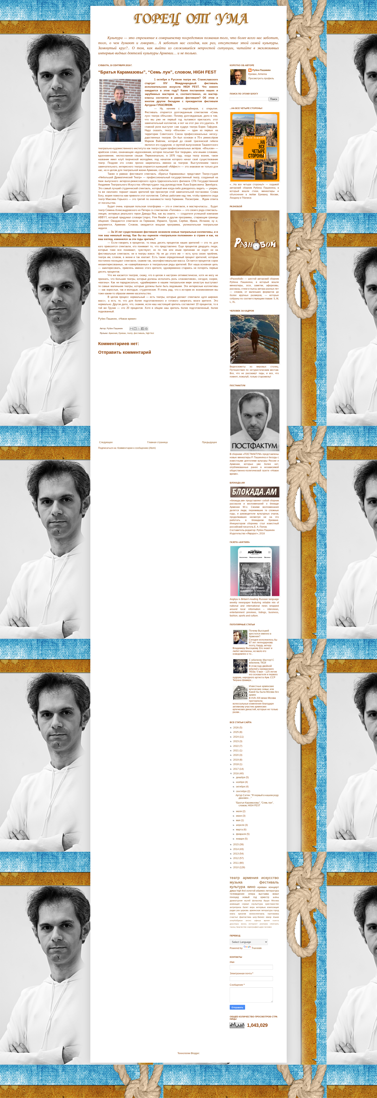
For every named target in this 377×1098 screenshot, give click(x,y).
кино (251, 887)
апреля (240, 825)
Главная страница (157, 442)
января (240, 838)
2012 (236, 858)
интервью (261, 907)
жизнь (244, 924)
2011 (236, 863)
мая (238, 820)
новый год (249, 897)
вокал (276, 894)
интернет (253, 924)
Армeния (113, 333)
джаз (233, 890)
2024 (236, 736)
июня (239, 815)
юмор (268, 917)
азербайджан (236, 920)
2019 (236, 759)
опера (251, 894)
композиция (273, 907)
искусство (270, 878)
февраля (241, 834)
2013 (236, 853)
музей (247, 900)
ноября (240, 782)
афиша (257, 920)
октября (241, 786)
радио (233, 910)
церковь (245, 910)
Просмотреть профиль (261, 78)
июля (239, 811)
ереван (262, 887)
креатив (242, 914)
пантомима (273, 914)
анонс (248, 920)
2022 (236, 746)
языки (276, 917)
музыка (236, 882)
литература (272, 890)
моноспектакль (256, 914)
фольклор (257, 900)
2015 (236, 844)
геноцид (234, 897)
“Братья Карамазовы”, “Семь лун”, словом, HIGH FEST (255, 804)
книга (232, 914)
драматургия (236, 900)
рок (238, 910)
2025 (236, 732)
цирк (261, 927)
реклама (264, 924)
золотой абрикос (255, 890)
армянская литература (261, 910)
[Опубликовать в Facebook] (143, 329)
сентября (241, 791)
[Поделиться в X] (139, 329)
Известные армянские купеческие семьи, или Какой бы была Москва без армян (264, 690)
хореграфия (253, 927)
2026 (236, 727)
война (276, 897)
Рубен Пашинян (261, 70)
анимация (235, 904)
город (276, 910)
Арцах (267, 900)
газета (276, 920)
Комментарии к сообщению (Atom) (136, 448)
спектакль (274, 924)
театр (130, 333)
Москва (275, 900)
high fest (150, 333)
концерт (274, 887)
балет (245, 907)
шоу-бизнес (258, 917)
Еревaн (122, 333)
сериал (245, 904)
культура (237, 887)
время (267, 920)
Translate (257, 948)
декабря (241, 777)
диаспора (234, 924)
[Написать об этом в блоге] (135, 329)
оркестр (264, 897)
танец (232, 927)
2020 (236, 755)
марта (239, 829)
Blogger (195, 1053)
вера (252, 907)
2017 (236, 769)
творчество (241, 927)
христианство (272, 904)
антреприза (235, 907)
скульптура (257, 904)
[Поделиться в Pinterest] (146, 329)
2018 (236, 764)
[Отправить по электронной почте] (131, 329)
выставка (264, 894)
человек (268, 927)
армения (250, 878)
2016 (236, 773)
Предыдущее (209, 442)
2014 (236, 849)
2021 (236, 750)
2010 (236, 867)
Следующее (106, 442)
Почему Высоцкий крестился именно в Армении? (260, 633)
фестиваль (139, 333)
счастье (234, 917)
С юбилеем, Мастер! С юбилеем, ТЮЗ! (261, 661)
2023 (236, 741)
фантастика (245, 917)
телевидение (237, 894)
